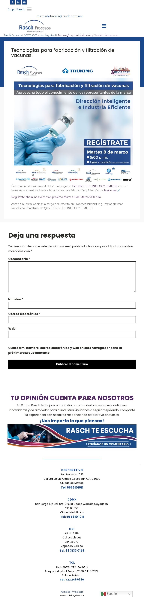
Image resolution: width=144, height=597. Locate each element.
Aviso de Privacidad (72, 591)
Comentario (19, 259)
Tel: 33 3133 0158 (71, 550)
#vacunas (110, 190)
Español (112, 593)
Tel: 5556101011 (72, 487)
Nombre (15, 299)
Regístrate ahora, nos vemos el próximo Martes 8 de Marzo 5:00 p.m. (56, 197)
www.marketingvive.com (72, 595)
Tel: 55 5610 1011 (72, 517)
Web (11, 328)
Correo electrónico (24, 314)
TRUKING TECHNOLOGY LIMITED (95, 186)
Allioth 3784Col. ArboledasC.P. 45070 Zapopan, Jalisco (72, 540)
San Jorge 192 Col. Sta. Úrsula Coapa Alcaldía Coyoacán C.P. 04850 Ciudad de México (72, 508)
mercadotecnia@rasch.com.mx (60, 16)
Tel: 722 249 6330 (72, 579)
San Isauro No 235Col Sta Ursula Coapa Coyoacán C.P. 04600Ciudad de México (72, 479)
